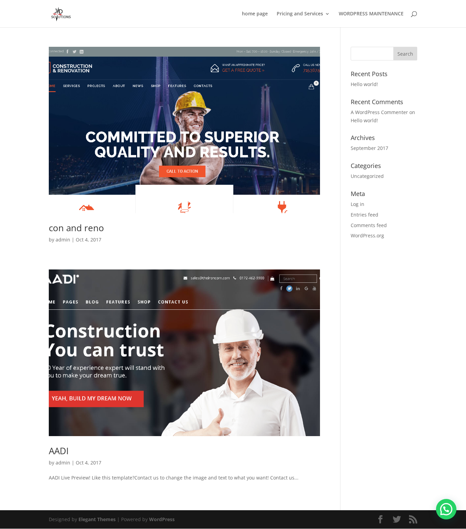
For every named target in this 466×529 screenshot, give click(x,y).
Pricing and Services (300, 14)
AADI (59, 451)
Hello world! (364, 84)
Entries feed (364, 214)
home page (255, 14)
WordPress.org (367, 235)
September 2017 (369, 148)
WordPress (162, 519)
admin (63, 239)
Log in (357, 204)
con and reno (76, 228)
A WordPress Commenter (379, 112)
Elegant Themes (97, 519)
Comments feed (369, 225)
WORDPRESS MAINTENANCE (371, 14)
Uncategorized (367, 176)
